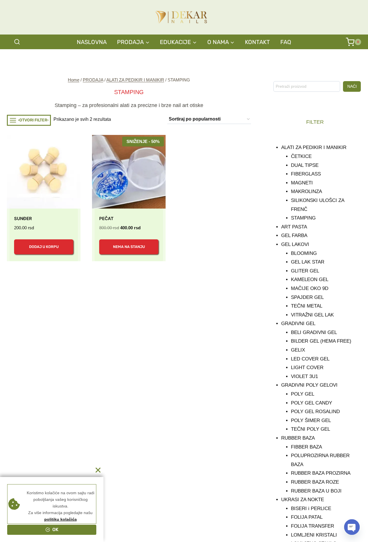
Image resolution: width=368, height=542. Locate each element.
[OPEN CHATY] (352, 527)
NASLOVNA (92, 42)
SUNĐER (23, 218)
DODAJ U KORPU (44, 247)
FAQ (285, 42)
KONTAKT (257, 42)
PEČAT (106, 218)
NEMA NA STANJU (129, 247)
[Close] (98, 470)
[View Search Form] (17, 42)
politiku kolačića (60, 519)
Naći (352, 86)
